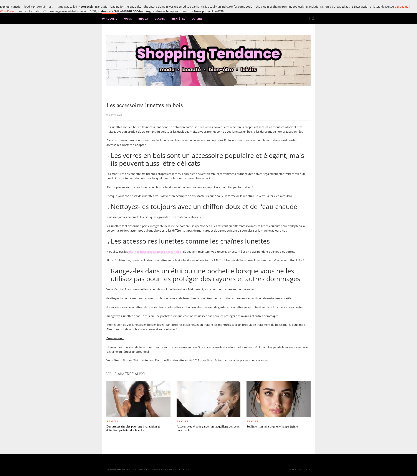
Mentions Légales (176, 469)
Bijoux (143, 18)
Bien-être (178, 18)
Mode (128, 18)
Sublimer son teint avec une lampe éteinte (272, 426)
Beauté (160, 18)
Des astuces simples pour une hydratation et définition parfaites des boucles (133, 428)
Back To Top (299, 469)
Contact (154, 469)
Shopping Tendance (131, 469)
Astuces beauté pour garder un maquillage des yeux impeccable (208, 428)
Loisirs (197, 18)
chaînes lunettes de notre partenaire (154, 252)
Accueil (111, 18)
